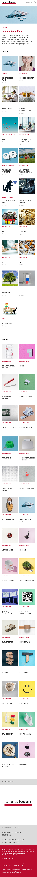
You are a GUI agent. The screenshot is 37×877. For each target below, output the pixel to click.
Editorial (5, 27)
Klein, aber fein (25, 396)
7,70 (20, 262)
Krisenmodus (24, 672)
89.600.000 (6, 293)
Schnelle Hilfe (8, 580)
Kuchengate (7, 323)
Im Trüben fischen (26, 488)
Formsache (6, 458)
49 (3, 231)
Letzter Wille (7, 550)
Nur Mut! (5, 672)
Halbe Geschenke (9, 427)
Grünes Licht (7, 734)
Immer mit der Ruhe (12, 31)
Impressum (6, 865)
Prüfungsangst (25, 734)
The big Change (8, 703)
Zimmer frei (7, 109)
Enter (21, 366)
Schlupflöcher (25, 765)
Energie (22, 550)
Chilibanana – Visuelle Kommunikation (11, 872)
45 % (3, 139)
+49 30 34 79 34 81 (16, 840)
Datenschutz (18, 865)
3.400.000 (22, 231)
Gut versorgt (7, 642)
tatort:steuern (9, 2)
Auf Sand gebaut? (26, 580)
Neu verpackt (24, 642)
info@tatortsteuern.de (11, 842)
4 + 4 (21, 293)
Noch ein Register (26, 78)
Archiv (29, 2)
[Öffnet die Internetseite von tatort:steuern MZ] (18, 803)
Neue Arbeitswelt (9, 519)
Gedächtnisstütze (26, 427)
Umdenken (23, 703)
